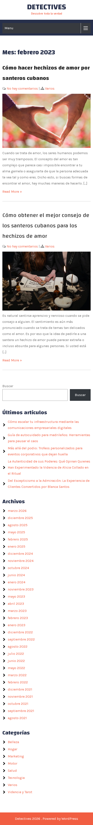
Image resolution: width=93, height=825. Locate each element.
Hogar (12, 749)
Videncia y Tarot (20, 792)
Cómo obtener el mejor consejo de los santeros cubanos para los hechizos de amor (45, 225)
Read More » (12, 191)
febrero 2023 (18, 618)
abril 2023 (16, 604)
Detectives (46, 7)
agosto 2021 (17, 718)
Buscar (7, 386)
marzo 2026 (17, 511)
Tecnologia (16, 778)
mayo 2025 (16, 532)
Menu (9, 28)
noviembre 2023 (21, 589)
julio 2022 (16, 654)
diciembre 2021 (20, 689)
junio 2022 (16, 661)
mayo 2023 (16, 596)
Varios (50, 88)
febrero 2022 (18, 682)
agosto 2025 (17, 525)
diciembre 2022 (20, 632)
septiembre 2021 (21, 711)
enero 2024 (16, 582)
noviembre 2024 (21, 561)
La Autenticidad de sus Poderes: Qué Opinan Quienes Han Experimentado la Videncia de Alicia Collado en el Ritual (49, 467)
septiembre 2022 (21, 639)
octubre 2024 (18, 568)
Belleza (13, 742)
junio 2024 (16, 575)
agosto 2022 (17, 646)
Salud (12, 770)
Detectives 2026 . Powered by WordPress (46, 819)
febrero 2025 (18, 539)
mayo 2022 (16, 668)
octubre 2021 (18, 704)
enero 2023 (16, 625)
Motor (12, 763)
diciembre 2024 (20, 554)
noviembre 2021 (20, 696)
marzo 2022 (17, 675)
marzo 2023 (17, 611)
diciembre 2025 (20, 518)
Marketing (16, 756)
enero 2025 (16, 546)
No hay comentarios (22, 88)
